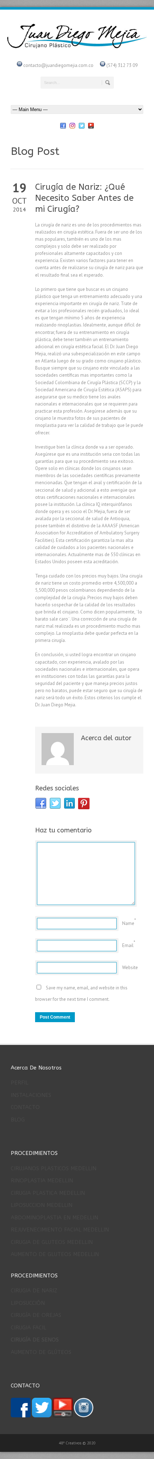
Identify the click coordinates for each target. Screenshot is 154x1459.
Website (130, 967)
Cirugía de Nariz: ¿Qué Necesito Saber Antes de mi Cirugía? (84, 198)
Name (128, 923)
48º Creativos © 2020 (77, 1442)
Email (128, 945)
